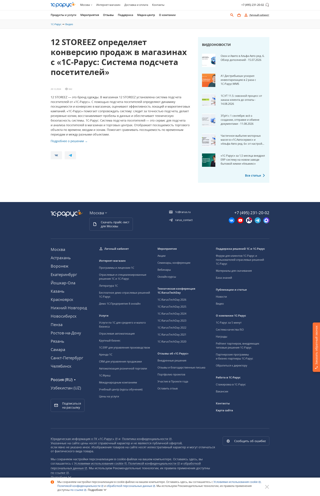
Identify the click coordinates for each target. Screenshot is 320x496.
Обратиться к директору (231, 365)
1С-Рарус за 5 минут (229, 322)
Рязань (57, 341)
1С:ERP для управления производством (124, 347)
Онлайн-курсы (167, 277)
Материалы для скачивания (234, 271)
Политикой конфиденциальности (79, 486)
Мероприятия (167, 249)
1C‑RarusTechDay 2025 (172, 306)
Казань (57, 291)
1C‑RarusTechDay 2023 (172, 320)
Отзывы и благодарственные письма (181, 367)
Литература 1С (108, 285)
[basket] (239, 15)
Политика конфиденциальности (145, 439)
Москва (58, 249)
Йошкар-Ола (63, 282)
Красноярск (62, 299)
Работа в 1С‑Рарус (228, 377)
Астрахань (61, 257)
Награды (221, 336)
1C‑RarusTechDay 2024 (172, 313)
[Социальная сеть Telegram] (258, 220)
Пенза (56, 324)
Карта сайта (224, 410)
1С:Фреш (104, 375)
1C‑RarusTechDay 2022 (172, 327)
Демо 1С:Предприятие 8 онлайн (119, 303)
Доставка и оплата (136, 5)
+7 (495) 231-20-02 (252, 5)
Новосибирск (63, 316)
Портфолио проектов (171, 374)
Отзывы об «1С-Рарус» (173, 353)
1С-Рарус (56, 24)
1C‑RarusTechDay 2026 (172, 299)
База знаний (224, 278)
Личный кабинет (116, 249)
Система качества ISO (230, 329)
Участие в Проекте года (173, 381)
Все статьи (253, 175)
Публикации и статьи (231, 289)
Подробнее (95, 490)
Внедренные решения (172, 360)
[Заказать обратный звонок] (267, 5)
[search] (232, 15)
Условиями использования (237, 482)
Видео (69, 24)
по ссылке (58, 473)
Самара (58, 349)
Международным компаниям (118, 382)
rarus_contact (184, 220)
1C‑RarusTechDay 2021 (172, 334)
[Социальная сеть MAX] (266, 220)
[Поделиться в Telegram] (70, 155)
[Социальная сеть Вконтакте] (232, 220)
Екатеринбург (64, 274)
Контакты (158, 5)
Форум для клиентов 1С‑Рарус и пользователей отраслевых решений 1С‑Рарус (240, 260)
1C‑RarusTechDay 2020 (172, 341)
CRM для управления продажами (120, 361)
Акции (162, 256)
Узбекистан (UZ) (66, 388)
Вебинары (164, 270)
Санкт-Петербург (67, 357)
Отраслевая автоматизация (117, 333)
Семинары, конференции (174, 263)
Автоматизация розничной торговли (123, 368)
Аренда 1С (105, 354)
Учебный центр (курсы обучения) (120, 389)
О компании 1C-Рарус (231, 315)
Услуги (103, 315)
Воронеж (59, 266)
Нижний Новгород (69, 307)
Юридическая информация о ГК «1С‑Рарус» (83, 439)
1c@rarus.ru (183, 212)
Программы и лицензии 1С (116, 268)
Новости (221, 296)
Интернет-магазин (108, 5)
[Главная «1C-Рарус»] (63, 4)
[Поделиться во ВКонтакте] (56, 155)
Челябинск (61, 366)
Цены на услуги (109, 396)
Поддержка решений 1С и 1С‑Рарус (240, 249)
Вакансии (222, 391)
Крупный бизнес (109, 340)
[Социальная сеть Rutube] (249, 220)
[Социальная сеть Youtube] (240, 220)
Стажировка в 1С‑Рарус (231, 384)
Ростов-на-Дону (66, 333)
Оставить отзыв (168, 388)
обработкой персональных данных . (131, 486)
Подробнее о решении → (69, 141)
